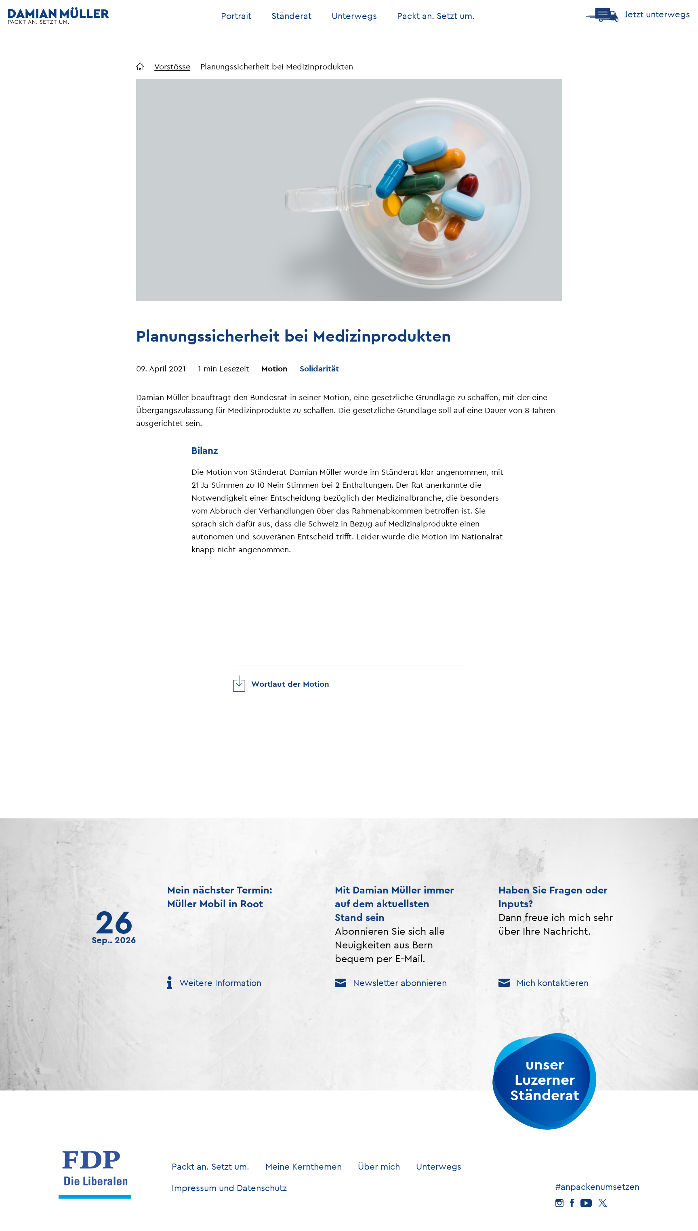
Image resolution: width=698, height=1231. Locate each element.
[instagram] (559, 1203)
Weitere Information (220, 982)
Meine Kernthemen (303, 1166)
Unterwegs (438, 1166)
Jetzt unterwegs (657, 14)
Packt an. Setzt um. (436, 15)
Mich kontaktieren (553, 982)
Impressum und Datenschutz (229, 1187)
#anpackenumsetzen (597, 1186)
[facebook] (572, 1203)
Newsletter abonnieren (400, 982)
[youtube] (586, 1203)
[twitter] (602, 1203)
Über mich (379, 1166)
